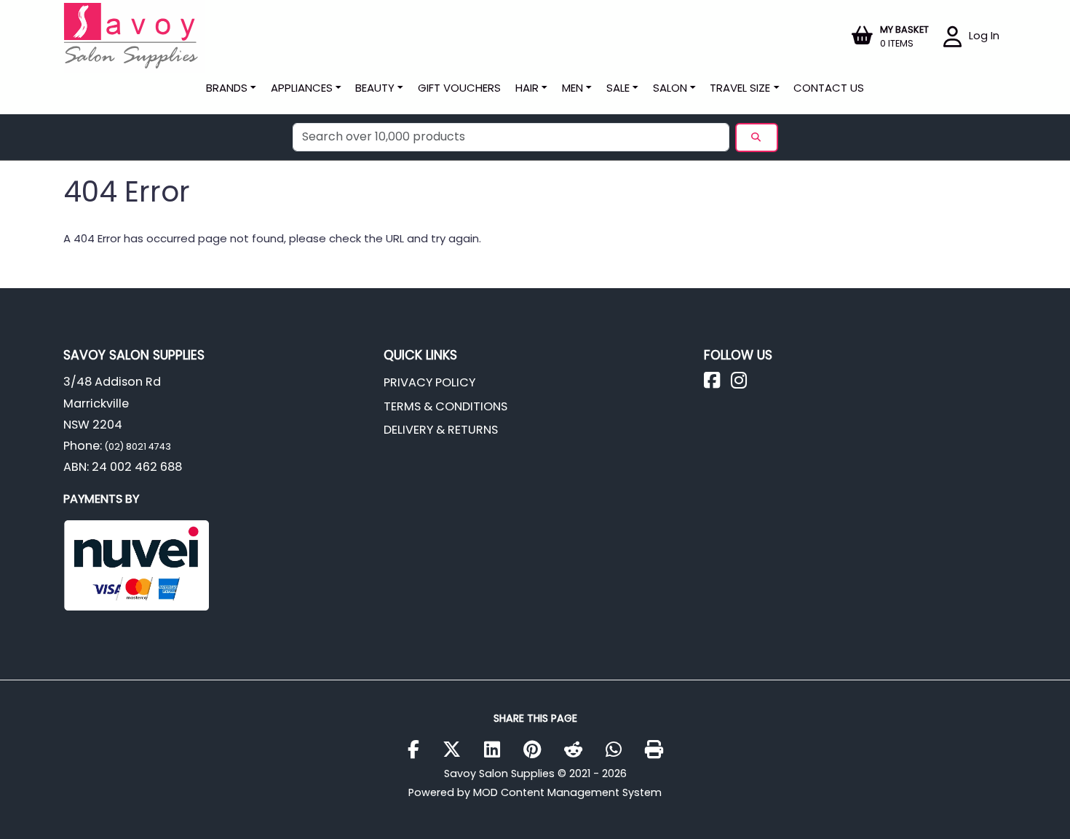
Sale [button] (618, 87)
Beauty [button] (375, 87)
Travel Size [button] (740, 87)
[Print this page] (654, 750)
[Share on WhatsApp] (619, 750)
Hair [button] (527, 87)
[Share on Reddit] (579, 750)
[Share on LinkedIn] (497, 750)
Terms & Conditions (445, 406)
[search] (756, 137)
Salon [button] (670, 87)
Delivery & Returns (441, 429)
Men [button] (572, 87)
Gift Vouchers (459, 87)
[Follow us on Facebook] (717, 384)
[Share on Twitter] (457, 750)
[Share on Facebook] (419, 750)
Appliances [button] (302, 87)
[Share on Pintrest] (537, 750)
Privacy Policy (429, 382)
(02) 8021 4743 (136, 446)
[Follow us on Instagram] (744, 384)
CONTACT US (828, 87)
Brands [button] (226, 87)
